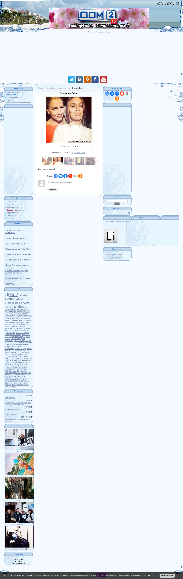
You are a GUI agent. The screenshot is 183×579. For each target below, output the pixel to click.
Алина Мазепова (11, 343)
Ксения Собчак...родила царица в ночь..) (16, 272)
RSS (177, 4)
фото (22, 306)
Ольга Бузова (10, 397)
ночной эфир (11, 307)
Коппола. (25, 355)
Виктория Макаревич (12, 381)
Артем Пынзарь (20, 349)
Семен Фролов (10, 379)
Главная (91, 32)
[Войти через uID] (56, 176)
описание (23, 320)
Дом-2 (9, 204)
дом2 (22, 381)
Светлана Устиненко (19, 374)
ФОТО (29, 395)
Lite (21, 369)
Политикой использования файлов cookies (135, 575)
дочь (6, 314)
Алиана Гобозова (24, 343)
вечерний (27, 360)
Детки (14, 364)
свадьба (22, 337)
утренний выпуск (25, 316)
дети (21, 359)
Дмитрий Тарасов (12, 359)
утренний (13, 362)
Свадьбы (10, 215)
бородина (8, 322)
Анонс (29, 320)
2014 (20, 298)
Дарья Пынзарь (19, 376)
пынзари (8, 364)
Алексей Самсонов (20, 373)
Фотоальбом (50, 88)
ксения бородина (13, 310)
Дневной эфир (10, 333)
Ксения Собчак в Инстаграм (18, 260)
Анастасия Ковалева (18, 350)
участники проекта (16, 383)
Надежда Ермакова (20, 357)
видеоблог (8, 378)
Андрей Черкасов (12, 347)
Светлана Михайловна (13, 335)
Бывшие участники (14, 210)
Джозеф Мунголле (19, 328)
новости (24, 324)
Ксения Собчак (22, 333)
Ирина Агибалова (17, 360)
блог (16, 316)
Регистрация (100, 32)
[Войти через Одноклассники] (80, 176)
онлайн (23, 295)
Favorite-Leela (79, 153)
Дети (8, 218)
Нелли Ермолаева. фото (16, 265)
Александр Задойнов (20, 330)
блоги (7, 362)
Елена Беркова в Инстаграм (18, 254)
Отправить (52, 190)
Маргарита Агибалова (17, 366)
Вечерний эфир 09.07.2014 (17, 249)
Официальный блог (116, 254)
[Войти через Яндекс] (70, 176)
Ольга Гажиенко (11, 354)
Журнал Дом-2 (12, 213)
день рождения (24, 318)
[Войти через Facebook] (65, 176)
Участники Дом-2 (13, 207)
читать (11, 349)
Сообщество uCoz (116, 256)
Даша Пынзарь (10, 414)
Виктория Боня (15, 314)
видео (25, 302)
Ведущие (10, 202)
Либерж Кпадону (17, 312)
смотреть (11, 298)
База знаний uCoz (115, 257)
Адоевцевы (9, 341)
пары (19, 354)
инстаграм (16, 324)
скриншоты (25, 385)
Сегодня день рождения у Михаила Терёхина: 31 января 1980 (18, 403)
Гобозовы (15, 337)
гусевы (15, 378)
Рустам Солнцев (18, 322)
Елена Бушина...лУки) (15, 243)
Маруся (27, 312)
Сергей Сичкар (21, 379)
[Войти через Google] (75, 176)
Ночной (22, 347)
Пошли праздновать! (12, 409)
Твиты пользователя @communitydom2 (118, 221)
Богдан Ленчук (23, 378)
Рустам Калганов (17, 371)
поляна (27, 352)
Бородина (10, 284)
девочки (8, 357)
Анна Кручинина (11, 320)
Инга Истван (16, 385)
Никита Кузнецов (18, 352)
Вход (108, 32)
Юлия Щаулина (16, 367)
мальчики (19, 364)
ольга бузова (12, 318)
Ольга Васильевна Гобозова (16, 345)
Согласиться (167, 575)
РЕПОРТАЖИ (26, 417)
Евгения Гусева (20, 341)
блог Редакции (10, 386)
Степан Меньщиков (18, 339)
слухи (28, 341)
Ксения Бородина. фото (16, 238)
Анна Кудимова (24, 362)
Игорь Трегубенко (11, 326)
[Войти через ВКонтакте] (60, 176)
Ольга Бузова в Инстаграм (17, 278)
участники (15, 369)
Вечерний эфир (12, 303)
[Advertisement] (86, 53)
